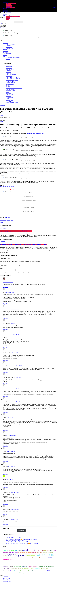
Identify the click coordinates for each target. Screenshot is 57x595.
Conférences (9, 73)
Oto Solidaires (9, 97)
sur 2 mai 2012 (14, 323)
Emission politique (10, 82)
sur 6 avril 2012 (9, 282)
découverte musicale (33, 558)
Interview (8, 85)
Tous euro (8, 101)
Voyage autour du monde (12, 102)
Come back (8, 72)
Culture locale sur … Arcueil (12, 77)
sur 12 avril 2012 (15, 309)
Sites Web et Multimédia (9, 558)
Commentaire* (3, 265)
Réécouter (32, 550)
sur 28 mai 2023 (10, 479)
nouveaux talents (14, 552)
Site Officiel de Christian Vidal (7, 186)
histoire (48, 550)
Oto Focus (8, 96)
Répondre (5, 287)
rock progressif (9, 100)
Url (1, 270)
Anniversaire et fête (29, 555)
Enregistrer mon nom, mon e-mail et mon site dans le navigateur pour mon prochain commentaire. (24, 272)
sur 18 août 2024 (15, 509)
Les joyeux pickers (10, 89)
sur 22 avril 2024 (14, 492)
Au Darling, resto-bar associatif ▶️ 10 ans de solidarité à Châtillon (21, 539)
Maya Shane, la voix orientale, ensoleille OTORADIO (16, 231)
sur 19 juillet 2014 (16, 334)
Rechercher (19, 22)
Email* (1, 268)
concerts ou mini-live (20, 558)
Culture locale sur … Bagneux (13, 78)
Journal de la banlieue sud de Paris (14, 88)
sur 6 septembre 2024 (13, 519)
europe (51, 550)
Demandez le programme (12, 80)
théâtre (44, 550)
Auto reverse (9, 68)
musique (8, 220)
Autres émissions (10, 69)
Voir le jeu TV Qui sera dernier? (13, 537)
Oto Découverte (9, 94)
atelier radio (5, 550)
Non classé (8, 93)
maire (12, 550)
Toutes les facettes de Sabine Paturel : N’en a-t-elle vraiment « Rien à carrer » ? (23, 244)
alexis (4, 282)
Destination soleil (10, 81)
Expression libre (10, 84)
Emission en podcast (24, 552)
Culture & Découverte (11, 74)
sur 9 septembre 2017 (11, 435)
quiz (12, 220)
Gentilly (40, 550)
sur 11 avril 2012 (10, 292)
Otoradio (6, 576)
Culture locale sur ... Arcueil (15, 568)
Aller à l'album (3, 28)
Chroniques (8, 70)
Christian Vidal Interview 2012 (35, 133)
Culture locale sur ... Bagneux (28, 568)
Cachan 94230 (46, 558)
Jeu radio (8, 86)
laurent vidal (7, 217)
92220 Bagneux (15, 555)
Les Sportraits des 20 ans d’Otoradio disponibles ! (17, 541)
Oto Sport (39, 552)
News (7, 92)
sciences (21, 550)
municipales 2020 (7, 559)
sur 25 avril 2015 (18, 365)
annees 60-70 (3, 220)
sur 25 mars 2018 (11, 451)
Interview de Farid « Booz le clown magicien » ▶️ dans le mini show (22, 543)
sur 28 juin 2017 (10, 417)
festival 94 (33, 552)
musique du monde (10, 90)
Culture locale (9, 76)
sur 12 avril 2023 (12, 466)
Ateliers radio (9, 66)
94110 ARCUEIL (46, 555)
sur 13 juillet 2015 (18, 377)
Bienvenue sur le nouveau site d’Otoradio (15, 540)
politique (8, 98)
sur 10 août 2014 (14, 353)
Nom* (1, 267)
